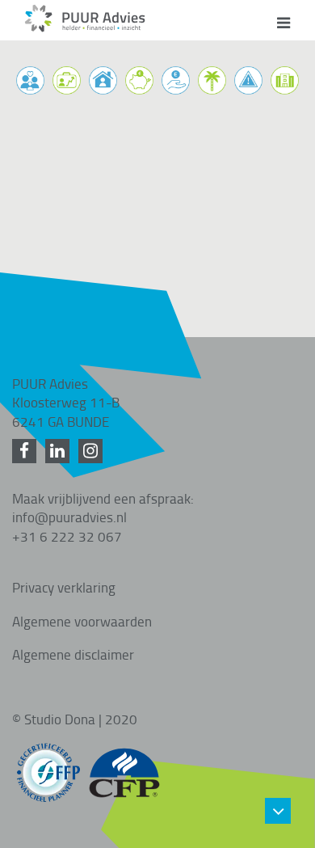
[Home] (84, 27)
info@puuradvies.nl (69, 516)
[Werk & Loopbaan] (66, 80)
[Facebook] (27, 451)
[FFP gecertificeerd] (48, 764)
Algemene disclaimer (73, 654)
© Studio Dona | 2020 (74, 718)
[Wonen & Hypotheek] (103, 80)
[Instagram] (93, 451)
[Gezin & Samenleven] (30, 80)
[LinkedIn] (60, 451)
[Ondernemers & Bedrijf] (285, 80)
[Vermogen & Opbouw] (139, 80)
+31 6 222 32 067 (67, 536)
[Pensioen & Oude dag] (212, 80)
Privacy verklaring (64, 587)
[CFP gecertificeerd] (124, 764)
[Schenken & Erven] (176, 80)
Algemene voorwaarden (82, 621)
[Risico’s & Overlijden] (248, 80)
